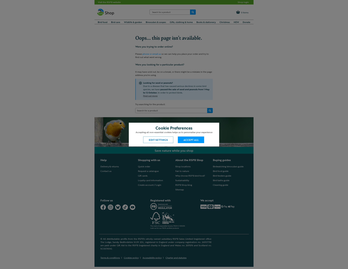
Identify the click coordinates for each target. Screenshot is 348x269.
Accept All (191, 139)
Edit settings (158, 139)
